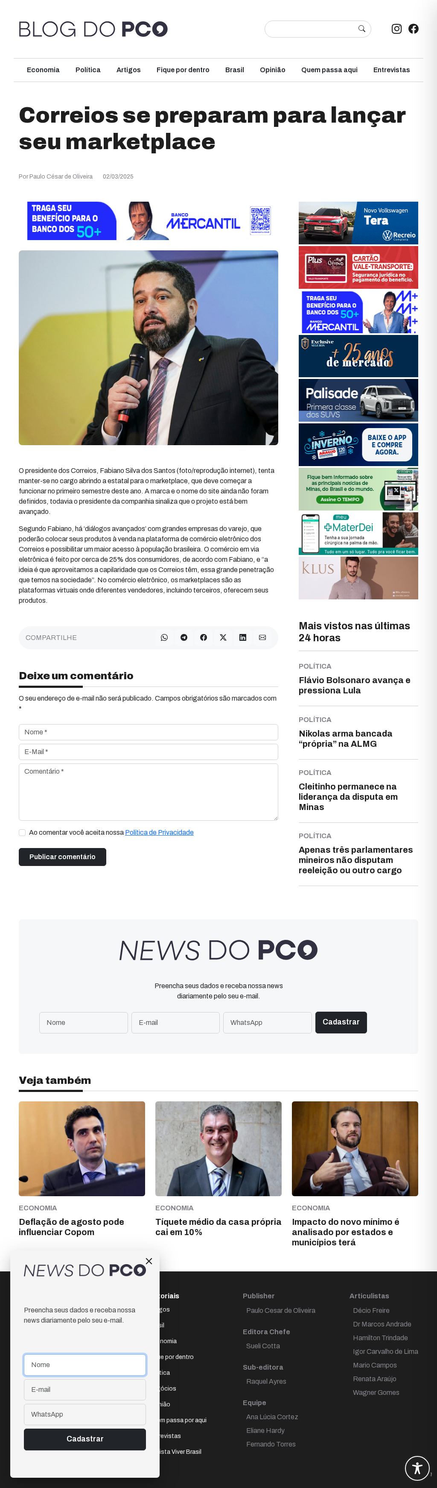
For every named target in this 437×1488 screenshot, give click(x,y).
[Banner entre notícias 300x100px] (358, 311)
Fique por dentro (183, 69)
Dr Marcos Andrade (382, 1324)
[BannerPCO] (358, 577)
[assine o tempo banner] (358, 488)
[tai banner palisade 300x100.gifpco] (358, 399)
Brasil (234, 69)
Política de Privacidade (159, 832)
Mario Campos (375, 1365)
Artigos (129, 69)
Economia (43, 69)
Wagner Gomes (376, 1392)
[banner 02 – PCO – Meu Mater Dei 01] (358, 533)
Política (88, 69)
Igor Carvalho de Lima (385, 1351)
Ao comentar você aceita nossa (111, 832)
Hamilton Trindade (380, 1337)
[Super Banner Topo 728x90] (148, 220)
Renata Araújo (374, 1378)
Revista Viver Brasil (175, 1452)
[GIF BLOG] (358, 266)
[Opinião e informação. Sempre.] (93, 29)
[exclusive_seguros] (358, 355)
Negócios (162, 1388)
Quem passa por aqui (178, 1420)
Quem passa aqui (329, 69)
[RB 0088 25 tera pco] (358, 222)
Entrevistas (391, 69)
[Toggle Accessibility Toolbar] (417, 1468)
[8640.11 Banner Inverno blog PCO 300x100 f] (358, 444)
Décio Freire (371, 1310)
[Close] (149, 1261)
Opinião (273, 69)
